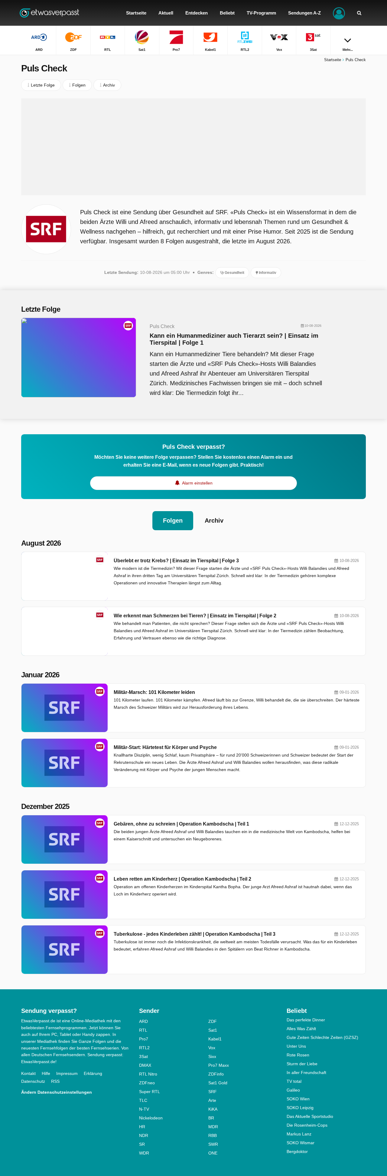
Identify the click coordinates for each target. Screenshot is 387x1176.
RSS (55, 1081)
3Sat (143, 1056)
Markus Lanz (299, 1134)
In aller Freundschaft (306, 1072)
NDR (143, 1135)
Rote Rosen (298, 1055)
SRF (212, 1091)
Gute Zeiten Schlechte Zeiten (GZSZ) (322, 1037)
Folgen (173, 520)
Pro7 (143, 1038)
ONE (212, 1153)
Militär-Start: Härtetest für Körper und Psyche (165, 747)
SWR (213, 1144)
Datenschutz (33, 1081)
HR (142, 1126)
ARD (143, 1021)
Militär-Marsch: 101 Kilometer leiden (154, 692)
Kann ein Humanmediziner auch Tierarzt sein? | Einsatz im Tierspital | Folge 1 (234, 339)
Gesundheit (234, 273)
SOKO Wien (298, 1098)
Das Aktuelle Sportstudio (310, 1116)
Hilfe (46, 1073)
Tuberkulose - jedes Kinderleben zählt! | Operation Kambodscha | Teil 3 (194, 934)
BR (211, 1117)
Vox (211, 1047)
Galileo (293, 1090)
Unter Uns (296, 1046)
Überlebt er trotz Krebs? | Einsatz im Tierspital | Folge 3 (176, 560)
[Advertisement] (193, 146)
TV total (294, 1081)
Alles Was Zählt (301, 1028)
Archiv (214, 520)
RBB (212, 1135)
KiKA (212, 1109)
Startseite (332, 59)
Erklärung (93, 1073)
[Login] (339, 13)
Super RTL (149, 1091)
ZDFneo (147, 1082)
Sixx (212, 1056)
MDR (213, 1126)
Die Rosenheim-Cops (307, 1125)
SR (142, 1144)
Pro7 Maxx (218, 1065)
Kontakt (28, 1073)
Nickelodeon (151, 1117)
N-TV (144, 1109)
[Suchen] (359, 13)
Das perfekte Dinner (306, 1019)
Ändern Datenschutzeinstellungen (56, 1092)
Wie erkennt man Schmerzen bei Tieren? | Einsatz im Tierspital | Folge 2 (195, 615)
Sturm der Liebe (302, 1063)
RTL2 (144, 1047)
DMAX (145, 1065)
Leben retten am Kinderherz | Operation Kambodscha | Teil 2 (182, 879)
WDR (144, 1153)
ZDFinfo (216, 1074)
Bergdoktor (297, 1151)
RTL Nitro (148, 1074)
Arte (212, 1100)
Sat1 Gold (217, 1082)
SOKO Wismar (300, 1142)
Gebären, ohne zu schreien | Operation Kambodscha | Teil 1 (181, 823)
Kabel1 (215, 1038)
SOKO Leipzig (300, 1107)
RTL (143, 1030)
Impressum (67, 1073)
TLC (143, 1100)
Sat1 (212, 1030)
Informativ (267, 273)
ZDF (212, 1021)
